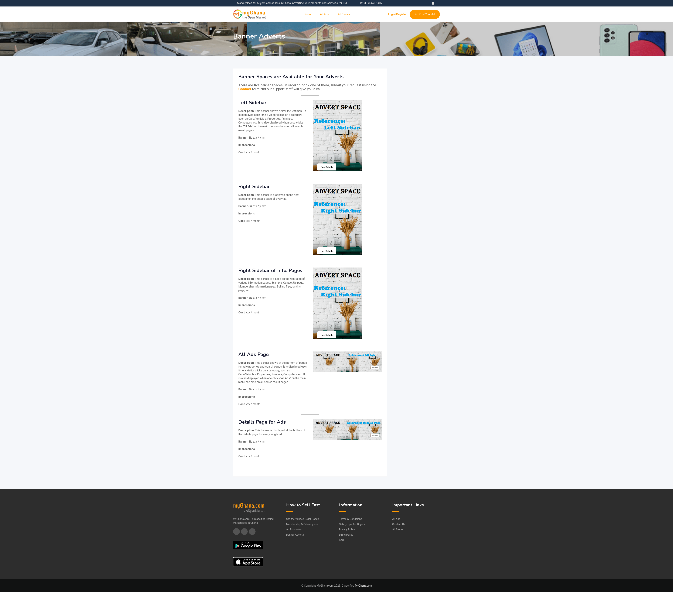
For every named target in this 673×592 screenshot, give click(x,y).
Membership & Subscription (302, 524)
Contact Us (398, 524)
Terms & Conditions (350, 519)
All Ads (324, 14)
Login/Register (397, 14)
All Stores (344, 14)
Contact (244, 89)
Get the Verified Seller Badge (302, 519)
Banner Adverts (295, 534)
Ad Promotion (294, 529)
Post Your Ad (427, 14)
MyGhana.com (363, 585)
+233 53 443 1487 (371, 3)
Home (307, 14)
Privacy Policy (347, 529)
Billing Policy (346, 534)
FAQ (341, 540)
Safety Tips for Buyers (352, 524)
